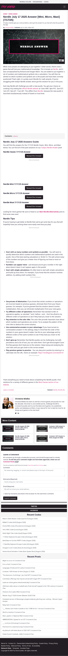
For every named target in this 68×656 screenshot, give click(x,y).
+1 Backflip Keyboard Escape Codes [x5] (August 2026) (21, 544)
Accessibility (36, 646)
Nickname (10, 479)
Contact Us (12, 643)
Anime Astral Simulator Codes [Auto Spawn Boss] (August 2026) (24, 551)
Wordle (40, 91)
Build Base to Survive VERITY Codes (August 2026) (19, 540)
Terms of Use (26, 646)
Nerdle (55, 69)
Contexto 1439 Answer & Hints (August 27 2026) (18, 571)
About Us (4, 643)
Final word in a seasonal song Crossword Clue (18, 627)
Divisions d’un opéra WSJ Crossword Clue (16, 592)
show (15, 136)
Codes (46, 2)
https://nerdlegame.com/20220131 (51, 353)
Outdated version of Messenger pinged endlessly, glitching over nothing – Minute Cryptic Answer (32, 600)
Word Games (13, 14)
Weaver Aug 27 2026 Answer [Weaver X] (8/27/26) (19, 595)
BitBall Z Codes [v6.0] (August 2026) (14, 522)
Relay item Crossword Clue (11, 605)
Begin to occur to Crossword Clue (14, 561)
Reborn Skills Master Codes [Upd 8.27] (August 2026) (20, 519)
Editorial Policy (16, 646)
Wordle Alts (61, 390)
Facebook (34, 510)
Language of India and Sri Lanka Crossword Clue (19, 568)
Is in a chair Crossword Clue (12, 564)
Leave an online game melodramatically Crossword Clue (21, 582)
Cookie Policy (43, 643)
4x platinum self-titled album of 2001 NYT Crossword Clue (22, 630)
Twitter (34, 506)
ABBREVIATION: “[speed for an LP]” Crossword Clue (20, 619)
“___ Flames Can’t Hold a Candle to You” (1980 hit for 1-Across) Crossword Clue (29, 609)
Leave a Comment (8, 390)
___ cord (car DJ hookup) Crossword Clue (16, 623)
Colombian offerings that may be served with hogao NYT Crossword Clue (27, 579)
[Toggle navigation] (64, 7)
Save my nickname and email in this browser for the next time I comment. (29, 494)
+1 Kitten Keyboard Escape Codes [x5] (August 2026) (20, 537)
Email (8, 486)
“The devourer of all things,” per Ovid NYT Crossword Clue (22, 575)
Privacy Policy (30, 465)
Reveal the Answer (34, 156)
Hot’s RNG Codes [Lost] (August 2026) (15, 530)
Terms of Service (40, 465)
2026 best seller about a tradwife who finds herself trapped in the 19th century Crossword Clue (33, 587)
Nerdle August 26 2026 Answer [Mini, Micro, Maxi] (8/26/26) (22, 427)
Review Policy (5, 646)
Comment (6, 468)
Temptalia (15, 648)
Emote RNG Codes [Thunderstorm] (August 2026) (19, 526)
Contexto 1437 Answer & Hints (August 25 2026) (57, 436)
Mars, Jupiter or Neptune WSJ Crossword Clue (18, 616)
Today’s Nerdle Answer (49, 147)
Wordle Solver (25, 2)
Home (5, 14)
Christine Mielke (9, 27)
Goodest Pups (25, 648)
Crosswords (37, 2)
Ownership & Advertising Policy (27, 643)
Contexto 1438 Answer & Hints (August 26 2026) (57, 427)
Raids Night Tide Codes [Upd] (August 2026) (17, 533)
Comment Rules (8, 462)
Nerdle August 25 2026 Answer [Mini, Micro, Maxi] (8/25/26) (22, 437)
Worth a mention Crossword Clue (14, 612)
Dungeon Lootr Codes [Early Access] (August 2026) (19, 548)
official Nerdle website (30, 88)
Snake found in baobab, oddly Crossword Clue (18, 634)
